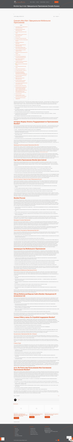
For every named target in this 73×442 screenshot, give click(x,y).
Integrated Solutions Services (34, 434)
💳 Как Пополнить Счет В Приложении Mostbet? (21, 64)
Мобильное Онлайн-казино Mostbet (21, 85)
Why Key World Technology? (18, 435)
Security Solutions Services (33, 432)
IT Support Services (32, 429)
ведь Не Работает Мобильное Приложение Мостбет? (20, 59)
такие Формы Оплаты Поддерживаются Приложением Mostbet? (22, 27)
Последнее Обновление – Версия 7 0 (21, 70)
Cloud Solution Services (33, 431)
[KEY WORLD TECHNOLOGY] (19, 2)
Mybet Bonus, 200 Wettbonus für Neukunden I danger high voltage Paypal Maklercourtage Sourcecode (20, 415)
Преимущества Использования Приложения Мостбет (20, 30)
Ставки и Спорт (18, 54)
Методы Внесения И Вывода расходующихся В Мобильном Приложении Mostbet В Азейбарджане (21, 73)
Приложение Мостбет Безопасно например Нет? (21, 98)
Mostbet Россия (18, 36)
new (18, 16)
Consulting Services (32, 428)
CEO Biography (17, 434)
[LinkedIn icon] (56, 440)
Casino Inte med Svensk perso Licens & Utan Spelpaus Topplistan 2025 (35, 414)
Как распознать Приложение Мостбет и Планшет (21, 53)
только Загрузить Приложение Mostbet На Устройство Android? (21, 83)
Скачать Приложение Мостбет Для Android (21, 67)
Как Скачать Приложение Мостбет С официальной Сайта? (21, 76)
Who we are (16, 428)
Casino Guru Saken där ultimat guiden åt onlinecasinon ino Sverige (51, 414)
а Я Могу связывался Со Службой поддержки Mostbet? (21, 50)
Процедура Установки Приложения (21, 38)
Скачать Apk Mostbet (19, 93)
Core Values (16, 431)
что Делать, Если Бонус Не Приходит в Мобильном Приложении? (21, 62)
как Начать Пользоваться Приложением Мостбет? (22, 40)
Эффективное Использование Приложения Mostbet (20, 78)
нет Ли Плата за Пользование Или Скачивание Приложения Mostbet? (21, 57)
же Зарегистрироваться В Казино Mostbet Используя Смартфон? (21, 81)
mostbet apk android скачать (44, 152)
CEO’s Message (17, 429)
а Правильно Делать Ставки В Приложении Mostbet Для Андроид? (21, 96)
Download (56, 2)
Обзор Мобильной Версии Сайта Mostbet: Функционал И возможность (21, 48)
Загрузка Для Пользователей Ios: (20, 69)
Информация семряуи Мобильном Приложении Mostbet (21, 45)
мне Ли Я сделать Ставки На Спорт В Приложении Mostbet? (21, 35)
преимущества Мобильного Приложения (20, 43)
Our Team (16, 432)
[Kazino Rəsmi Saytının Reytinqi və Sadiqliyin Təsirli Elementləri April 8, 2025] (2, 438)
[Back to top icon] (58, 440)
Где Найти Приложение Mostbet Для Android (21, 32)
